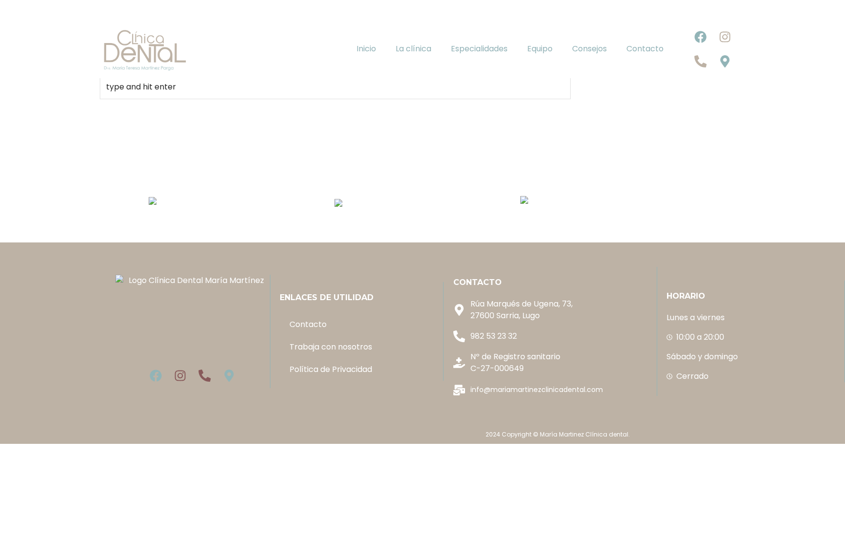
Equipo (540, 48)
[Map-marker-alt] (725, 61)
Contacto (645, 48)
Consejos (589, 48)
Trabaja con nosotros (330, 346)
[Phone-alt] (701, 61)
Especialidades (479, 48)
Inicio (366, 48)
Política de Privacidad (330, 369)
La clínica (413, 48)
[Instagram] (725, 36)
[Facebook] (701, 36)
